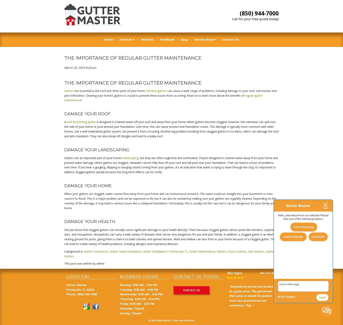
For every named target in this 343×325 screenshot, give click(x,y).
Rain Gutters (256, 251)
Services (126, 39)
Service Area (203, 39)
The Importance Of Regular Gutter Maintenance (132, 58)
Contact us (191, 290)
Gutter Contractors (96, 251)
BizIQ (281, 296)
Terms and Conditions (183, 320)
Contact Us (230, 39)
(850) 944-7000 (259, 13)
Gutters (69, 91)
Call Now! (318, 236)
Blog (184, 40)
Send (322, 297)
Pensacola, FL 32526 (80, 290)
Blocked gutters (156, 91)
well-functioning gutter (81, 122)
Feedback (167, 39)
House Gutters (237, 251)
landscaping (130, 158)
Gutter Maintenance (202, 251)
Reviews (147, 39)
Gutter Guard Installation (126, 251)
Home (108, 39)
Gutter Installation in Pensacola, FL (165, 251)
